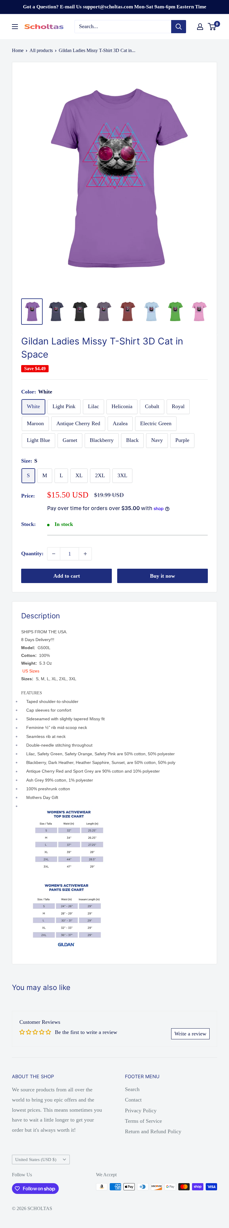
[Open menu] (15, 26)
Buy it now (162, 576)
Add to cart (66, 576)
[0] (212, 26)
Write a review (190, 1034)
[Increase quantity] (85, 553)
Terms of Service (143, 1121)
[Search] (178, 26)
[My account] (200, 26)
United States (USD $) (35, 1159)
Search (132, 1089)
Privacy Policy (141, 1110)
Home (18, 50)
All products (41, 50)
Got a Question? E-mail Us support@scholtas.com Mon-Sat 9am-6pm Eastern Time (114, 7)
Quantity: (32, 553)
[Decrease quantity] (53, 553)
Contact (133, 1100)
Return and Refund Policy (153, 1131)
